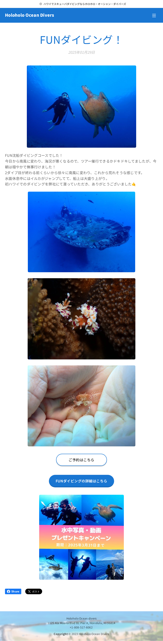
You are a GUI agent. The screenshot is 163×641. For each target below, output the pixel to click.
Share (15, 591)
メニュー (154, 15)
